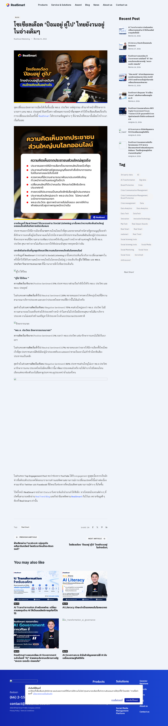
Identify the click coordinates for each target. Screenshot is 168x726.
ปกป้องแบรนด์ (125, 260)
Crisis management (128, 203)
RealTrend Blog (42, 496)
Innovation (125, 219)
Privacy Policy (14, 711)
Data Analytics (126, 208)
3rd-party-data (127, 175)
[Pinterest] (102, 527)
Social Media (146, 244)
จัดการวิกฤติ (139, 255)
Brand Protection (127, 185)
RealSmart (44, 115)
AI (138, 175)
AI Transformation (128, 180)
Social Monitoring (127, 250)
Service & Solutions (61, 5)
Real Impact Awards (140, 224)
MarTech (124, 224)
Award (78, 5)
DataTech (137, 213)
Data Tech (125, 213)
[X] (97, 527)
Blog (87, 5)
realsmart (124, 234)
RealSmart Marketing (22, 39)
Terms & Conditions (27, 711)
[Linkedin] (106, 527)
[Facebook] (93, 527)
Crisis (140, 185)
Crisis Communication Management (134, 190)
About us (107, 5)
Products (43, 5)
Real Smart (25, 527)
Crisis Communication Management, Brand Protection (134, 196)
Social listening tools (129, 239)
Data (142, 203)
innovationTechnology (142, 219)
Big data (142, 180)
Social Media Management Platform (122, 711)
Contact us (121, 5)
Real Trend (137, 234)
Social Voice (143, 250)
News (96, 5)
